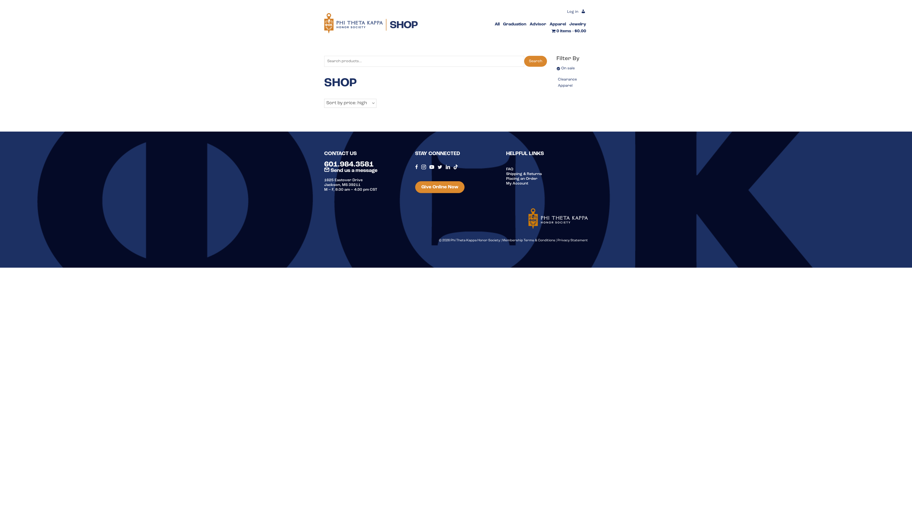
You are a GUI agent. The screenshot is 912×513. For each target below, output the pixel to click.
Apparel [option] (565, 86)
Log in (572, 12)
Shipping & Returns (524, 174)
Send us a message (353, 170)
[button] (350, 103)
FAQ (509, 169)
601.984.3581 (349, 164)
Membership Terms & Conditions (528, 240)
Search (535, 61)
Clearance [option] (567, 79)
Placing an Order (521, 179)
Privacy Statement (572, 240)
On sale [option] (568, 68)
